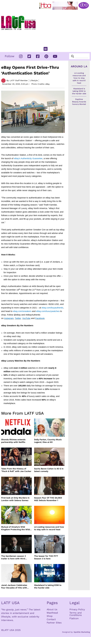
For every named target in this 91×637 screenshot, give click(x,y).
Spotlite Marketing (82, 632)
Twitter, (18, 318)
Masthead (52, 612)
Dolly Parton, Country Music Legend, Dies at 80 (48, 440)
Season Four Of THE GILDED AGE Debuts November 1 (48, 499)
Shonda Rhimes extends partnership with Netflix (13, 440)
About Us (52, 609)
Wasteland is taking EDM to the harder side (47, 586)
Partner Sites (54, 622)
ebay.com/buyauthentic (52, 308)
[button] (46, 49)
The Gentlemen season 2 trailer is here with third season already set (13, 557)
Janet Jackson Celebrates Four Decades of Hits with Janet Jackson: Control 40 (14, 586)
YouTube (26, 318)
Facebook (40, 318)
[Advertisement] (64, 27)
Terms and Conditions (75, 613)
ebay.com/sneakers (22, 311)
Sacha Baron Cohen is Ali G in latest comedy (49, 469)
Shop (50, 616)
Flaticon (74, 618)
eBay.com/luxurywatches (48, 311)
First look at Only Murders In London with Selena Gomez (15, 499)
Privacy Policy (77, 609)
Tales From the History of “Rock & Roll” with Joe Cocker (16, 469)
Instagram (9, 318)
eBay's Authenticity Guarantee (28, 158)
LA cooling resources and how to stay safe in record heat (49, 528)
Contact (51, 619)
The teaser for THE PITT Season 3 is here (46, 557)
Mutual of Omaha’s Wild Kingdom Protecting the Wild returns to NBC (15, 528)
